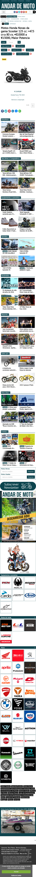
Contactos (4, 848)
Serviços (17, 800)
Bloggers (4, 800)
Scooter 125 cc (16, 50)
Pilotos (10, 800)
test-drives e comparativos (14, 21)
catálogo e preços (12, 16)
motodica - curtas (27, 21)
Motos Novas (28, 786)
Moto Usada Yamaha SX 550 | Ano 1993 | (17, 809)
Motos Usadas (5, 786)
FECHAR (16, 872)
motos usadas (21, 16)
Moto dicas (5, 393)
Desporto (4, 314)
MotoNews (5, 120)
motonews (3, 21)
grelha (6, 24)
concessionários (15, 19)
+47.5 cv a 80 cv (6, 54)
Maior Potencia (6, 46)
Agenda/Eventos (17, 786)
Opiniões (4, 237)
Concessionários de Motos (9, 791)
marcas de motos (5, 19)
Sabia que (4, 353)
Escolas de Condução (13, 797)
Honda (3, 50)
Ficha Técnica (11, 848)
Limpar (3, 42)
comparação (13, 24)
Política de (16, 875)
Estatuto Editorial (21, 848)
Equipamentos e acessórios (10, 197)
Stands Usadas (24, 791)
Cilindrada (29, 50)
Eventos (4, 431)
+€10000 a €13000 (22, 54)
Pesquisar (31, 471)
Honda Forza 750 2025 (18, 95)
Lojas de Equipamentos (26, 793)
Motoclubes (25, 797)
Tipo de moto (20, 46)
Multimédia (5, 275)
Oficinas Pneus (13, 793)
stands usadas (24, 19)
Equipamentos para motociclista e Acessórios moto (17, 788)
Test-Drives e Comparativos (10, 158)
